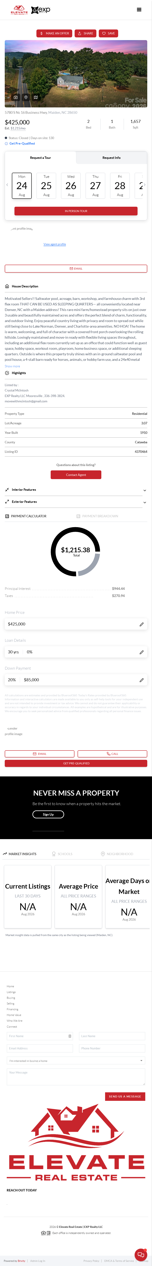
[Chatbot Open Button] (141, 1255)
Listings (11, 992)
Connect (12, 1026)
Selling (10, 1003)
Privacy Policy (91, 1260)
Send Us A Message (125, 1096)
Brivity (21, 1260)
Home (10, 986)
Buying (11, 997)
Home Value (14, 1015)
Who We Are (14, 1020)
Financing (12, 1009)
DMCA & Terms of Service (119, 1260)
